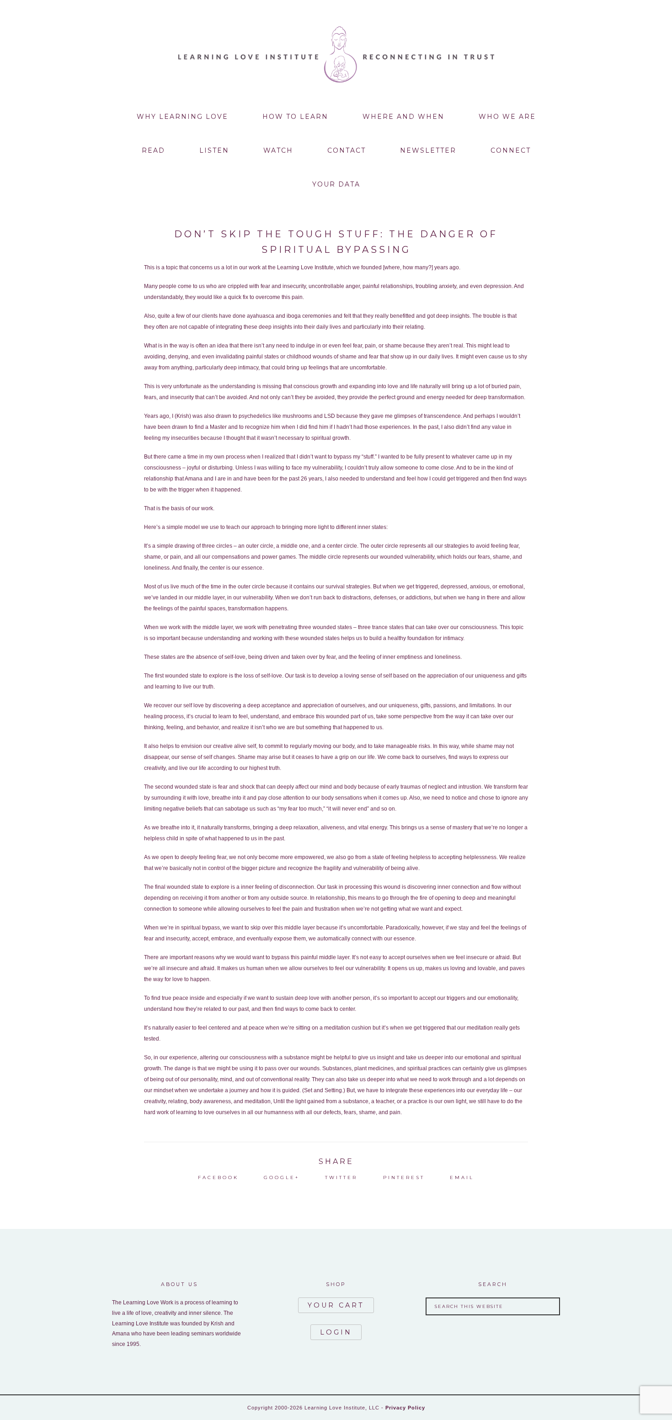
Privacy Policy (405, 1407)
